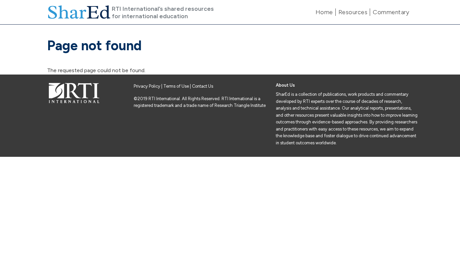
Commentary (391, 12)
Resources (353, 12)
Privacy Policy (147, 86)
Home (324, 12)
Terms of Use (176, 86)
